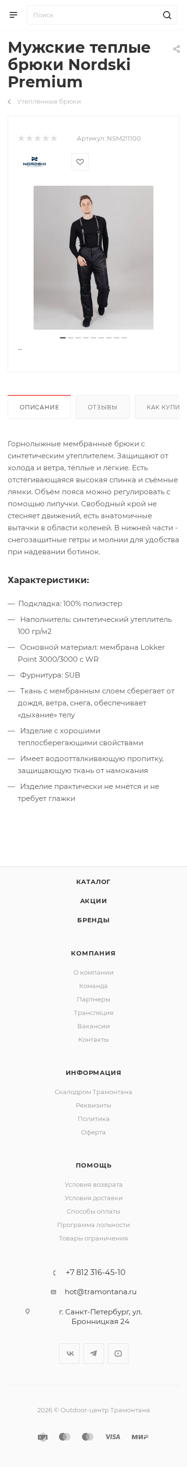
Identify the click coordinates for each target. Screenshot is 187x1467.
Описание (39, 407)
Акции (93, 901)
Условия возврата (94, 1184)
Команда (93, 986)
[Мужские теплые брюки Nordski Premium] (93, 258)
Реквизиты (93, 1105)
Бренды (93, 920)
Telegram (93, 1353)
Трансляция (94, 1012)
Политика (94, 1118)
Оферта (93, 1132)
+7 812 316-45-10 (96, 1272)
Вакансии (93, 1026)
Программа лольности (93, 1224)
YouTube (118, 1353)
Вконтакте (69, 1353)
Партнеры (93, 999)
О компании (93, 972)
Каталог (93, 881)
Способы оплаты (93, 1211)
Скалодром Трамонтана (93, 1092)
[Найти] (165, 14)
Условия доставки (94, 1198)
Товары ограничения (93, 1238)
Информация (94, 1072)
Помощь (94, 1165)
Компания (93, 953)
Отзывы (103, 407)
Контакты (93, 1039)
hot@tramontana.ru (101, 1291)
